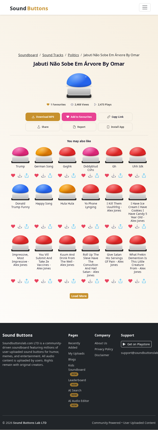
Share (45, 126)
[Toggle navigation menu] (145, 7)
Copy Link (117, 116)
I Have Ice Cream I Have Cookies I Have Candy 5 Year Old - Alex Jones (137, 212)
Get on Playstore (138, 344)
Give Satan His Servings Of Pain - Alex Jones (114, 260)
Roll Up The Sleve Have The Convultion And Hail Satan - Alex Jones (91, 265)
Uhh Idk (137, 166)
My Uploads (76, 353)
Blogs (72, 359)
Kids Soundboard (76, 369)
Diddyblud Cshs (91, 168)
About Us (101, 343)
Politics (73, 55)
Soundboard (28, 55)
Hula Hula (67, 203)
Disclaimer (102, 355)
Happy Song (44, 203)
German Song (43, 166)
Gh (114, 166)
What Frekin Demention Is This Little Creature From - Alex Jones (137, 263)
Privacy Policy (104, 349)
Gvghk (67, 166)
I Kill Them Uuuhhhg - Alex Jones (114, 207)
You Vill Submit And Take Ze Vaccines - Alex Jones (44, 261)
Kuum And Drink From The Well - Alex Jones (67, 260)
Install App (117, 126)
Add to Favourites (81, 116)
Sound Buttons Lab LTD (29, 423)
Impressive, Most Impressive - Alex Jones (20, 260)
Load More (79, 296)
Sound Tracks (52, 55)
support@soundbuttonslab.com (138, 353)
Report (81, 126)
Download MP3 (45, 116)
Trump (20, 166)
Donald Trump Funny (20, 205)
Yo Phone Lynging (91, 205)
